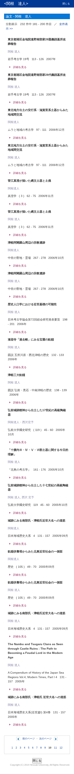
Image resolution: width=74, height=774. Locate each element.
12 (61, 747)
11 (55, 747)
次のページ (45, 738)
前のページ (28, 738)
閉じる (66, 3)
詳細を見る (20, 67)
